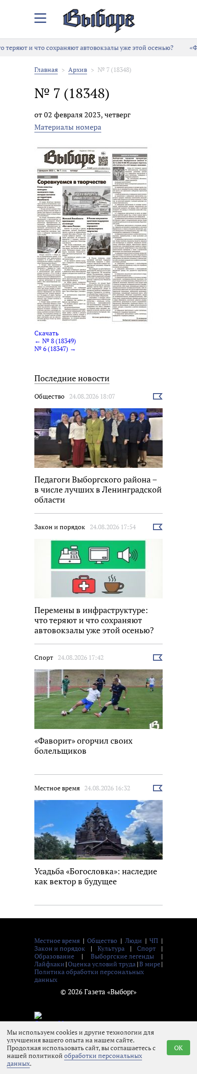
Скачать (46, 333)
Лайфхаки (49, 963)
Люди (133, 940)
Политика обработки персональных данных (89, 975)
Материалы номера (67, 127)
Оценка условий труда (102, 963)
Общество (49, 396)
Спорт (43, 657)
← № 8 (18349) (55, 340)
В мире (149, 963)
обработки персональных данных (74, 1059)
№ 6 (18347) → (55, 348)
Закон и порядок (59, 527)
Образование (54, 956)
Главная (46, 69)
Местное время (57, 788)
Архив (77, 69)
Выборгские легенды (122, 956)
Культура (111, 948)
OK (178, 1047)
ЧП (153, 940)
